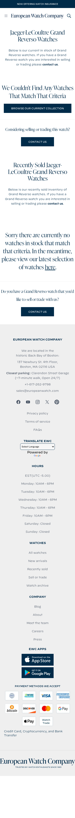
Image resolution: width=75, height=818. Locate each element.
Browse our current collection (37, 108)
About (37, 614)
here (50, 268)
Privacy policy (37, 413)
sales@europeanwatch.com (37, 390)
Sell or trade (37, 577)
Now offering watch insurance (37, 4)
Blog (37, 606)
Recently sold (37, 569)
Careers (37, 631)
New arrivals (37, 561)
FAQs (37, 429)
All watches (37, 552)
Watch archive (37, 585)
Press (37, 639)
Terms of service (37, 421)
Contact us (37, 141)
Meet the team (38, 623)
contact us (50, 64)
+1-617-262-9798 (38, 384)
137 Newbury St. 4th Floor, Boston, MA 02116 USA (37, 364)
